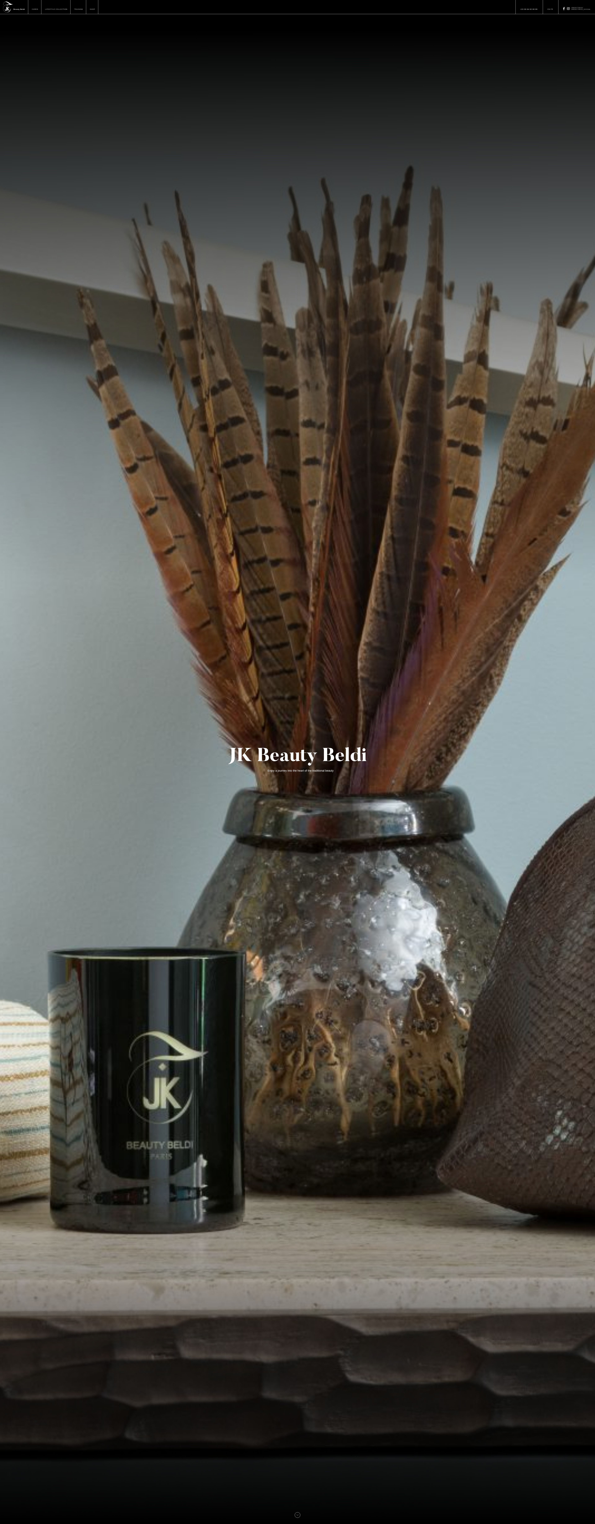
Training (78, 9)
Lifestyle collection (56, 9)
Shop (92, 9)
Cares (35, 9)
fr (552, 9)
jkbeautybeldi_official (580, 9)
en (549, 9)
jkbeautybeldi (577, 8)
